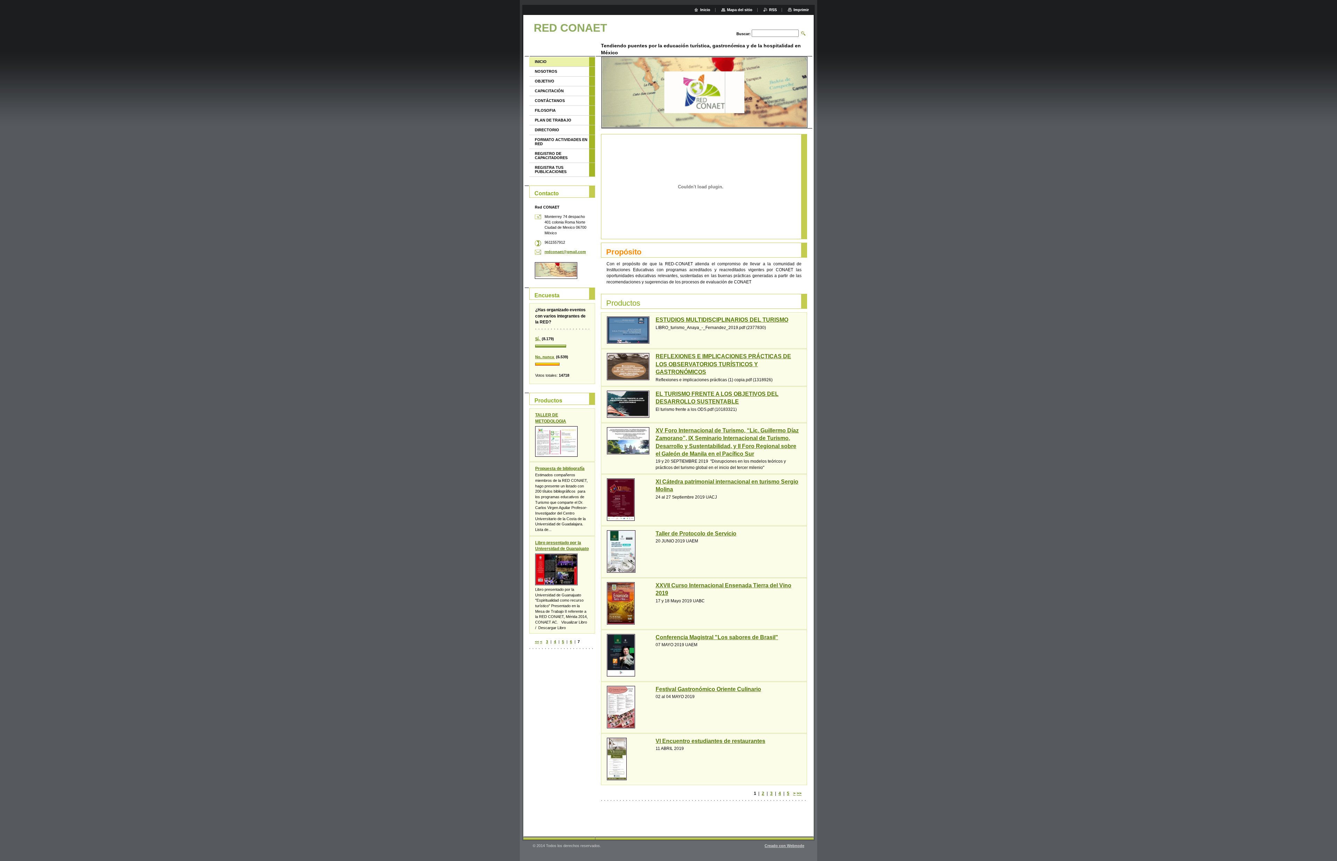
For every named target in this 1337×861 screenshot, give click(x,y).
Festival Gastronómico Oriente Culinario (708, 689)
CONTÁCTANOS (550, 101)
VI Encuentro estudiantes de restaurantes (710, 741)
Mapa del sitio (739, 10)
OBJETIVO (544, 81)
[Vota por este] (562, 346)
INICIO (541, 62)
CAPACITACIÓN (549, 91)
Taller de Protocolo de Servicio (696, 534)
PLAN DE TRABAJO (553, 120)
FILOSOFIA (545, 110)
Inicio (705, 10)
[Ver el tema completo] (628, 330)
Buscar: (743, 34)
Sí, (538, 339)
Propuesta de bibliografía (560, 468)
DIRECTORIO (547, 130)
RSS (773, 10)
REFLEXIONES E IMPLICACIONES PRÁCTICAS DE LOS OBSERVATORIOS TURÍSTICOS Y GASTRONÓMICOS (723, 364)
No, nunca (545, 357)
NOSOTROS (546, 71)
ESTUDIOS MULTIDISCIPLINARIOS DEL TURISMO (722, 320)
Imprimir (801, 10)
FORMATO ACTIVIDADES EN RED (561, 142)
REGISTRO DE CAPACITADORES (551, 155)
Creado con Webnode (784, 846)
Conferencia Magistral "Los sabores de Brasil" (717, 637)
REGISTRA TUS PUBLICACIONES (550, 169)
